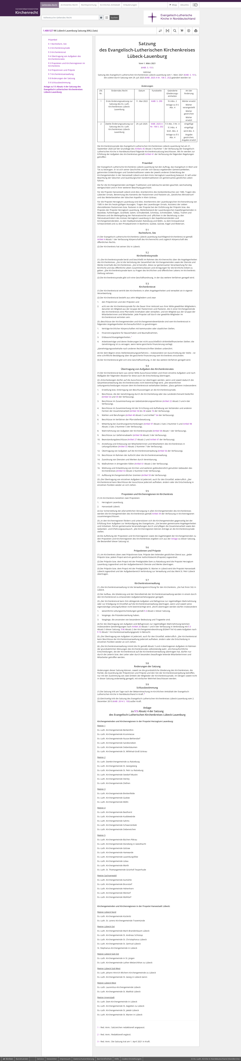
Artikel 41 (149, 154)
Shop (174, 4)
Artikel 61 (139, 463)
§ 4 (145, 611)
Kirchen (9, 1059)
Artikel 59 (146, 475)
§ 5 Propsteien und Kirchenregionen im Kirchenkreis (66, 64)
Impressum (65, 1059)
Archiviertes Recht (69, 4)
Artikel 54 (106, 396)
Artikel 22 (167, 401)
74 (153, 411)
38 (144, 411)
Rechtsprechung (89, 4)
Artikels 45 (140, 148)
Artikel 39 (156, 513)
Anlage (174, 538)
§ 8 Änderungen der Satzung (61, 78)
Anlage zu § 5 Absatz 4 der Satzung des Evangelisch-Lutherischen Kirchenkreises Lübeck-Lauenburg (63, 89)
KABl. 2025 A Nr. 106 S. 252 (158, 77)
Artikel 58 (157, 430)
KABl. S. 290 (156, 101)
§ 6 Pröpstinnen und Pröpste (61, 70)
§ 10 (99, 632)
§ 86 (123, 629)
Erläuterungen (130, 4)
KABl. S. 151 (147, 67)
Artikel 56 (162, 450)
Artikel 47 (154, 439)
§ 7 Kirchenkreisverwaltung (61, 74)
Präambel (52, 39)
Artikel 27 (132, 439)
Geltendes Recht (49, 4)
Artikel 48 (130, 415)
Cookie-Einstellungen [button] (131, 1059)
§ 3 (189, 626)
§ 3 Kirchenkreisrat (57, 52)
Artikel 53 (123, 446)
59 (117, 396)
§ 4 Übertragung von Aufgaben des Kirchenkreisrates (64, 57)
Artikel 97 (148, 423)
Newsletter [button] (52, 1059)
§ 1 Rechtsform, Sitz (57, 44)
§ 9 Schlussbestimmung (59, 82)
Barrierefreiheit (104, 1059)
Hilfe (117, 1059)
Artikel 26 (136, 626)
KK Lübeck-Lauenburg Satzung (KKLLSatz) (70, 30)
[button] (195, 5)
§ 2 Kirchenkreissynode (59, 48)
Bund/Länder (22, 1059)
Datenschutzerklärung (83, 1059)
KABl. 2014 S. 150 (121, 701)
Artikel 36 (134, 411)
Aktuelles (184, 4)
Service (40, 1059)
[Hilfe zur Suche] (101, 17)
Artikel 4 (101, 239)
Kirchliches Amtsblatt (110, 4)
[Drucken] (195, 30)
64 (157, 415)
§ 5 (136, 711)
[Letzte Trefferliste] (106, 17)
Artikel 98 (187, 423)
